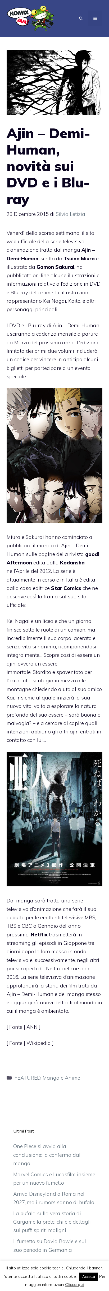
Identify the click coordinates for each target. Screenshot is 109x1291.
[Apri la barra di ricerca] (81, 18)
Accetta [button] (88, 1276)
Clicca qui (74, 1284)
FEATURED (27, 1078)
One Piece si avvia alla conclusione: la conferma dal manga (46, 1154)
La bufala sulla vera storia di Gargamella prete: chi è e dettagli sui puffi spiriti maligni (52, 1222)
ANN (32, 1027)
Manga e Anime (61, 1078)
